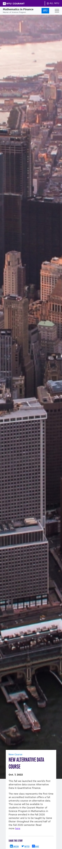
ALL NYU (54, 3)
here (17, 828)
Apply (45, 10)
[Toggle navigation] (57, 11)
